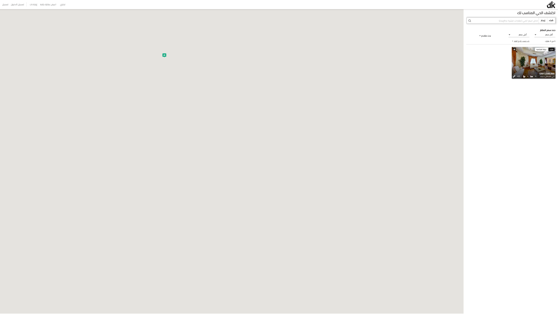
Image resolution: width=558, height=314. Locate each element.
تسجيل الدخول (17, 4)
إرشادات (33, 4)
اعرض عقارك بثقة (48, 4)
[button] (164, 55)
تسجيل (5, 4)
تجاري (62, 4)
